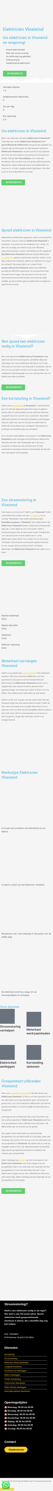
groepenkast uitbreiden (20, 1093)
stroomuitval (35, 515)
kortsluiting (17, 405)
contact (22, 1160)
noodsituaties (7, 257)
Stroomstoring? (16, 1304)
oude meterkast (29, 673)
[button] (26, 17)
